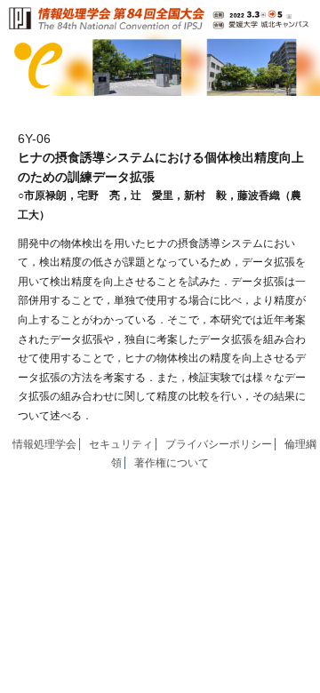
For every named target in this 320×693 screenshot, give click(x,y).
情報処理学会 (44, 444)
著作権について (171, 463)
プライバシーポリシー (218, 444)
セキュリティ (121, 444)
